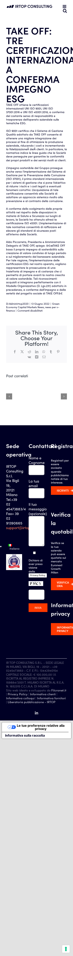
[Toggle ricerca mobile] (65, 11)
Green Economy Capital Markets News (32, 305)
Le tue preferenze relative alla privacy (40, 727)
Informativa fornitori (51, 698)
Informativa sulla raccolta (25, 735)
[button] (14, 546)
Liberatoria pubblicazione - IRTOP (31, 702)
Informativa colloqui (20, 698)
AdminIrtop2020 (19, 303)
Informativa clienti (43, 694)
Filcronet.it (58, 690)
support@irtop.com (22, 527)
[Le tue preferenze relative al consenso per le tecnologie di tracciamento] (66, 949)
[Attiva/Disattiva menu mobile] (65, 6)
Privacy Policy (37, 575)
